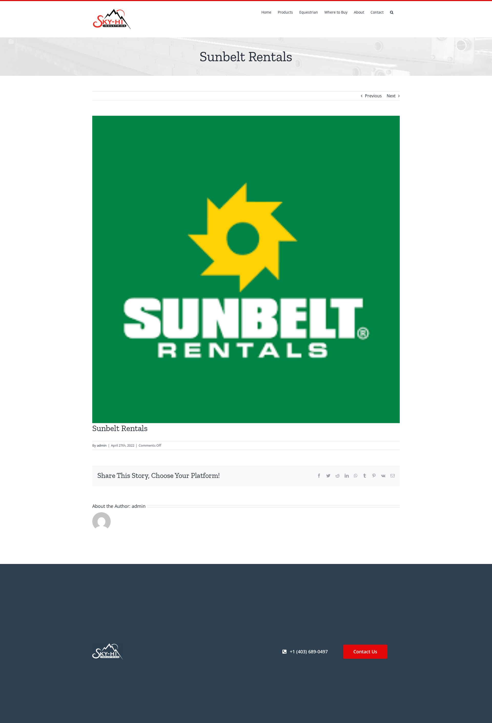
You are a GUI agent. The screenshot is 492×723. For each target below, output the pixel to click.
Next (391, 96)
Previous (373, 96)
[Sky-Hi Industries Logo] (107, 645)
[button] (391, 12)
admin (102, 445)
